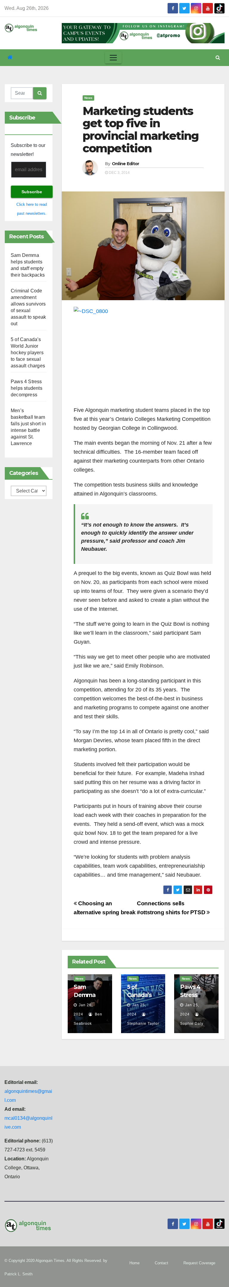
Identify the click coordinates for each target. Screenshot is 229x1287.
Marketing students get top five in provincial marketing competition (141, 129)
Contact (161, 1263)
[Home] (10, 57)
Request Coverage (199, 1263)
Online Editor (125, 163)
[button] (218, 57)
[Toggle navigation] (113, 58)
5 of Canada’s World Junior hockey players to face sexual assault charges (28, 352)
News (88, 97)
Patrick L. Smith (18, 1274)
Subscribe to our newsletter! (28, 150)
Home (134, 1263)
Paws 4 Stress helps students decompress (26, 388)
